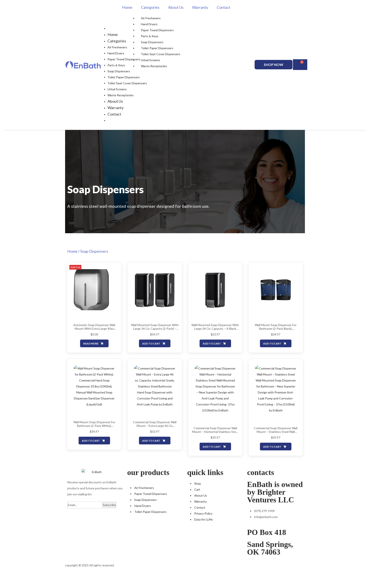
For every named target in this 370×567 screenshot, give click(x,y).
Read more (90, 343)
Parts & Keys (149, 36)
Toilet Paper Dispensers (157, 48)
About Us (176, 7)
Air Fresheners (151, 18)
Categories (150, 7)
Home (127, 7)
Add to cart (151, 343)
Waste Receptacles (154, 66)
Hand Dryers (149, 24)
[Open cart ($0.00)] (300, 64)
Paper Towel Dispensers (157, 30)
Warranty (200, 7)
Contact (223, 7)
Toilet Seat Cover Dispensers (160, 54)
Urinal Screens (150, 60)
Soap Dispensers (152, 42)
